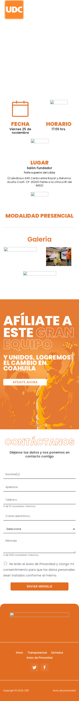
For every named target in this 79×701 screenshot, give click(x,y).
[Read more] (20, 256)
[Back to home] (30, 9)
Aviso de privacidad (64, 690)
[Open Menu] (73, 9)
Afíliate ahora (25, 382)
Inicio (19, 652)
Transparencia (37, 652)
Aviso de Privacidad (39, 657)
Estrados (57, 652)
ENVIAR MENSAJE (39, 586)
